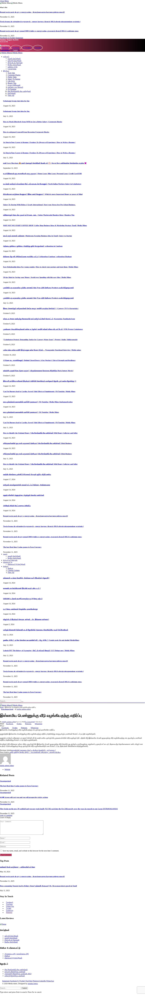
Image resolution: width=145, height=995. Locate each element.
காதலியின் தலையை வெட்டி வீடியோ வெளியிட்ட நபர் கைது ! (33, 750)
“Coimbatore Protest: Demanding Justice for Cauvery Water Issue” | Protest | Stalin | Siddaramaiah (40, 339)
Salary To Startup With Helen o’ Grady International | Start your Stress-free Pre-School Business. (39, 205)
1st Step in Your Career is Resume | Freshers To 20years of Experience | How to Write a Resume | (39, 142)
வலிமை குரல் (12, 67)
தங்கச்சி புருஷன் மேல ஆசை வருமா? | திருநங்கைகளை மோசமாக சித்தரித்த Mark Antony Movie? (38, 371)
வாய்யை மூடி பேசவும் (15, 87)
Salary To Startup (14, 79)
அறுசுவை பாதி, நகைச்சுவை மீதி (17, 954)
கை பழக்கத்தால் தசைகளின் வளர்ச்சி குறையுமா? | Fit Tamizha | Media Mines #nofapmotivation (37, 402)
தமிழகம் (6, 57)
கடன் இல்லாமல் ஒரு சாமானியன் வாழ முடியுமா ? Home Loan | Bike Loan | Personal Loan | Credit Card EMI (42, 173)
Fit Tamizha (12, 89)
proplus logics (33, 984)
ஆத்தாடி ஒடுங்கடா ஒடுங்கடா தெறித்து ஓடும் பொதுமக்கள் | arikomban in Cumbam (33, 246)
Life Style (11, 81)
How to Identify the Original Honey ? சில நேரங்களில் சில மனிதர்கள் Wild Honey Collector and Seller (40, 433)
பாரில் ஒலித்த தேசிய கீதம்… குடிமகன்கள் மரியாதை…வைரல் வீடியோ (35, 752)
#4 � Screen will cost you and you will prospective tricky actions (24, 797)
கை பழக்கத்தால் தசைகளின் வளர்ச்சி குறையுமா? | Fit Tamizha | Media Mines (31, 412)
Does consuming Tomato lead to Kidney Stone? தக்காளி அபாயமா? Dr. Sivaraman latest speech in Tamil (38, 886)
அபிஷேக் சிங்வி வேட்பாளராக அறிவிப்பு (17, 506)
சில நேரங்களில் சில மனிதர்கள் (19, 91)
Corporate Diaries (14, 75)
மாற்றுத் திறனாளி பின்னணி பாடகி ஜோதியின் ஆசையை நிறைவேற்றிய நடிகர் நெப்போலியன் (35, 630)
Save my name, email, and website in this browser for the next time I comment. (31, 851)
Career (15, 50)
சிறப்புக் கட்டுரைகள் (15, 63)
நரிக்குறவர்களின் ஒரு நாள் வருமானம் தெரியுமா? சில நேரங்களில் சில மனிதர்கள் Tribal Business (37, 443)
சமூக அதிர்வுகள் (14, 85)
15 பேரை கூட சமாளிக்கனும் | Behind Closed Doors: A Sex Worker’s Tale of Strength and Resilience (39, 360)
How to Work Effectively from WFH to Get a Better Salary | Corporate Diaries (32, 122)
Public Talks (12, 77)
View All (11, 95)
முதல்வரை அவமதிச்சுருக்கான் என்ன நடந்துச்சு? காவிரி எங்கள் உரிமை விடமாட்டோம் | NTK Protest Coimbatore (43, 329)
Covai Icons (12, 69)
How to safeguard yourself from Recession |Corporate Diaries (26, 132)
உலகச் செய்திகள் (14, 59)
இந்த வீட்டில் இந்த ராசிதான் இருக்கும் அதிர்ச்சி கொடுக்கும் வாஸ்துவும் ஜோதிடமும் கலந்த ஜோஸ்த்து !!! (39, 381)
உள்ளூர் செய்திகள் (14, 61)
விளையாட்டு (7, 562)
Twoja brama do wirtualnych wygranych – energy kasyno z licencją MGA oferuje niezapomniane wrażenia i (40, 21)
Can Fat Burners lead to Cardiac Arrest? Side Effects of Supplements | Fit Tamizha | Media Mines (39, 391)
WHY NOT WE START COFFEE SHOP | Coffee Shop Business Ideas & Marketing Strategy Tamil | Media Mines (45, 225)
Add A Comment (6, 815)
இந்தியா (6, 71)
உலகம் (5, 554)
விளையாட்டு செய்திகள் (16, 564)
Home (2, 707)
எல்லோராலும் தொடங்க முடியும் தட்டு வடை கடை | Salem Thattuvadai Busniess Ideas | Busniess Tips (38, 215)
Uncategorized (7, 709)
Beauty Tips (12, 83)
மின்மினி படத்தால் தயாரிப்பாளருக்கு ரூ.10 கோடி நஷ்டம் (22, 599)
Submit (24, 988)
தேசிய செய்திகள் (14, 65)
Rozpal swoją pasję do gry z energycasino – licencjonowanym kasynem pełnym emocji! (32, 12)
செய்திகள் (12, 93)
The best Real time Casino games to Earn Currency (22, 547)
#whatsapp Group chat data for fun (16, 101)
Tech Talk (11, 73)
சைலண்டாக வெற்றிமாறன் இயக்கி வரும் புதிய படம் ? (22, 588)
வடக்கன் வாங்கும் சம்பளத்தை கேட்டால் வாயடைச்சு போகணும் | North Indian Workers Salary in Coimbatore (42, 184)
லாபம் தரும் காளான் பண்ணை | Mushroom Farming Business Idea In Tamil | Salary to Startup (37, 236)
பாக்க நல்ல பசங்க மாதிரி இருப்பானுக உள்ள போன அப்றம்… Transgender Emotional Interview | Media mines (42, 350)
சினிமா (5, 566)
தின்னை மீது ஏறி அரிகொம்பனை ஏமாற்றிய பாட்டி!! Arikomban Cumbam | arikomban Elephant (37, 256)
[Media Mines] (11, 53)
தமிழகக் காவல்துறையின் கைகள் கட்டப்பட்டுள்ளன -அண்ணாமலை (26, 485)
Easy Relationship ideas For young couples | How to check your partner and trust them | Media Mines (40, 267)
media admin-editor (24, 709)
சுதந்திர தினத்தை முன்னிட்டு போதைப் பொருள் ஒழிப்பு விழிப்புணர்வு (27, 474)
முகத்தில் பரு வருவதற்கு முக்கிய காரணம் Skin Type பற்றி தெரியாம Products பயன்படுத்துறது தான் (38, 288)
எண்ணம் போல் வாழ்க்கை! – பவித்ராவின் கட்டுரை (17, 867)
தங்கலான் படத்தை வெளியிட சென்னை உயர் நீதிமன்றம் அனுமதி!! (26, 578)
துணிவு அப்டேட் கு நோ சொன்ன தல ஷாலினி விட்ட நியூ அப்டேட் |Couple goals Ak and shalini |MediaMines (41, 640)
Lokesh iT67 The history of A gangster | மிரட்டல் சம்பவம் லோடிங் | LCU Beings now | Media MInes (39, 650)
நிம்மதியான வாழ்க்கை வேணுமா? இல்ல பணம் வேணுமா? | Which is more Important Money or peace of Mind (42, 194)
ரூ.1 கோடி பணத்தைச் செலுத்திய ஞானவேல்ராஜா (20, 609)
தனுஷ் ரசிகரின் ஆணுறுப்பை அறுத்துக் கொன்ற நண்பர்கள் (23, 495)
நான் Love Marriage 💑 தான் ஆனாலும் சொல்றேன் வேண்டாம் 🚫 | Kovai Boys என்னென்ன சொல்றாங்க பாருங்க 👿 (45, 163)
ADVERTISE (5, 50)
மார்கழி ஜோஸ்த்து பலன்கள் (15, 976)
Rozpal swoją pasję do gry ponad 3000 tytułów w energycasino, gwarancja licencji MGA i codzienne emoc (39, 31)
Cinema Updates (14, 570)
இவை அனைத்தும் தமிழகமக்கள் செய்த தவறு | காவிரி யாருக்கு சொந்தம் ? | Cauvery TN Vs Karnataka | (41, 308)
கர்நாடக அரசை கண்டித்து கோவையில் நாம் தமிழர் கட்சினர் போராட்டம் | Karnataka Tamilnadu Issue (39, 319)
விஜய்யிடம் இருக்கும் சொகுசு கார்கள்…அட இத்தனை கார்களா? (26, 619)
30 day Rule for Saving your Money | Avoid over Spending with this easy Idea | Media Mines (37, 277)
